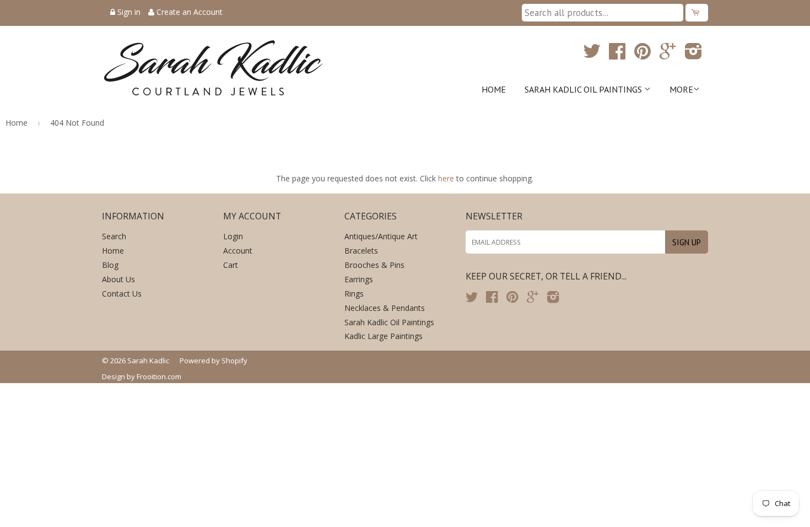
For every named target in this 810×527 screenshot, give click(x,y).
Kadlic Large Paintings (383, 336)
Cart (230, 265)
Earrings (358, 279)
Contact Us (122, 293)
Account (237, 250)
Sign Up (686, 242)
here (446, 178)
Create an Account (189, 12)
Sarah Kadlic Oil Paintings (584, 89)
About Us (118, 279)
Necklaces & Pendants (384, 308)
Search (114, 236)
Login (233, 236)
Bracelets (361, 250)
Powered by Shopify (213, 360)
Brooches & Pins (374, 265)
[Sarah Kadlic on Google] (668, 55)
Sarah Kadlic (148, 360)
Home (494, 89)
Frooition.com (159, 376)
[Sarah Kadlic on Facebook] (617, 55)
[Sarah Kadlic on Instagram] (693, 55)
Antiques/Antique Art (381, 236)
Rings (354, 293)
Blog (110, 265)
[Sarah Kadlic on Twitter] (592, 55)
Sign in (129, 12)
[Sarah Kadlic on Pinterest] (642, 55)
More (681, 89)
